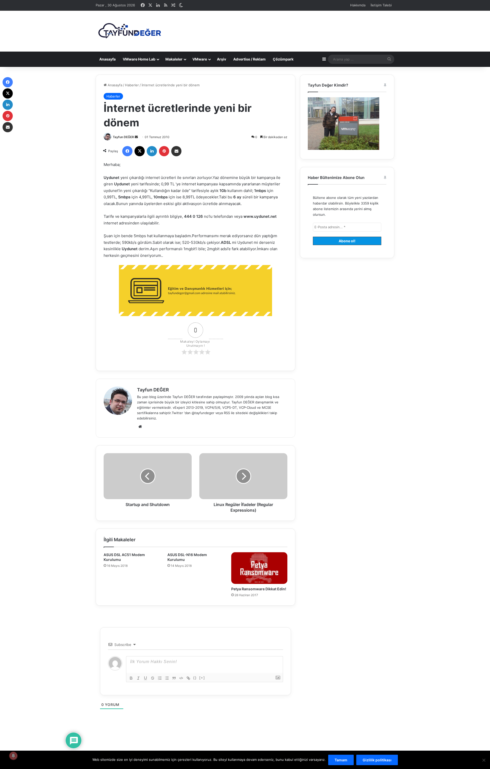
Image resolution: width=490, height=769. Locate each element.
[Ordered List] (159, 678)
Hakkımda (357, 5)
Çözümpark (283, 59)
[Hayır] (483, 760)
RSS (227, 413)
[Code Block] (181, 678)
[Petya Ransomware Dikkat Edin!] (259, 568)
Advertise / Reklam (249, 59)
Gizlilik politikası (377, 760)
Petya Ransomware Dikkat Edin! (258, 589)
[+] (202, 678)
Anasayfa (107, 59)
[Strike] (152, 678)
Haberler (132, 85)
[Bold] (131, 678)
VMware (199, 59)
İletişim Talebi (381, 5)
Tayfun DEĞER (123, 137)
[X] (139, 151)
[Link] (188, 678)
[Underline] (145, 678)
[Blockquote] (174, 678)
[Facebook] (127, 151)
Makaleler (173, 59)
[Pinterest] (164, 151)
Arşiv (221, 59)
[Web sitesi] (140, 427)
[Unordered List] (166, 678)
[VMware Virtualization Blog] (129, 31)
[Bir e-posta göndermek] (136, 137)
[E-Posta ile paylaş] (176, 151)
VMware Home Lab (139, 59)
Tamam (341, 760)
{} (195, 678)
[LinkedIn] (152, 151)
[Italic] (138, 678)
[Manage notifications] (13, 756)
